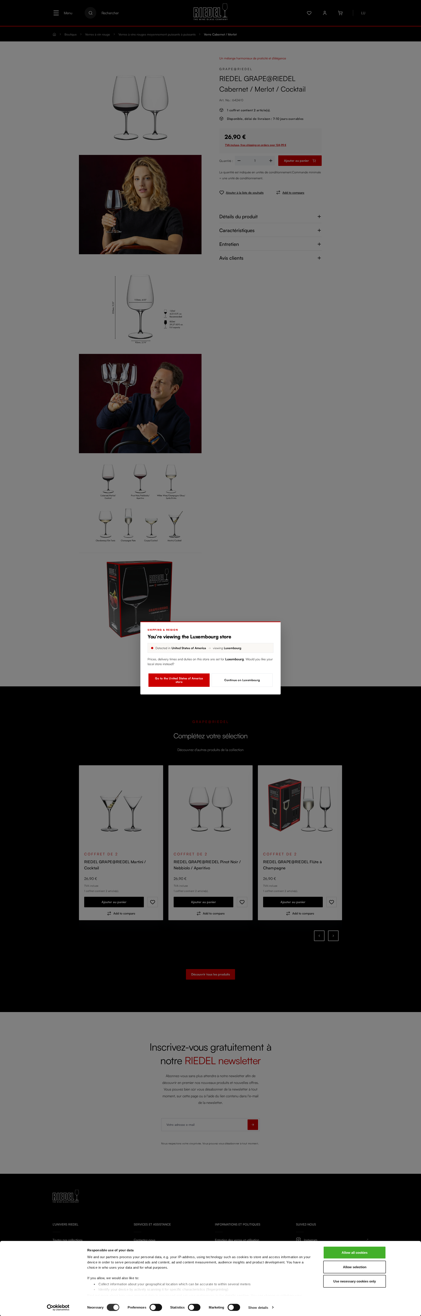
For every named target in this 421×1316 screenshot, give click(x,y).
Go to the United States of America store (179, 680)
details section (237, 1295)
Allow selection (354, 1267)
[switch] (156, 1307)
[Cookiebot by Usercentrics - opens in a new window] (58, 1307)
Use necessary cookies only (354, 1281)
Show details (258, 1307)
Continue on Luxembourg (242, 680)
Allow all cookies (354, 1252)
